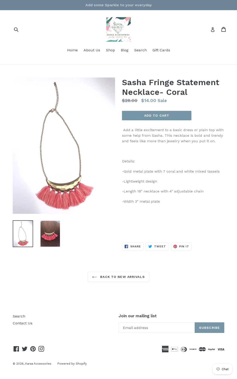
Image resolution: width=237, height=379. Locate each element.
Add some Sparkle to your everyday (118, 5)
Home (72, 50)
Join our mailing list (137, 316)
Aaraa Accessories (38, 363)
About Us (92, 50)
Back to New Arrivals (122, 277)
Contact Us (22, 323)
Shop (110, 50)
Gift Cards (161, 50)
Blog (124, 50)
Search (140, 50)
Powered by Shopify (72, 363)
